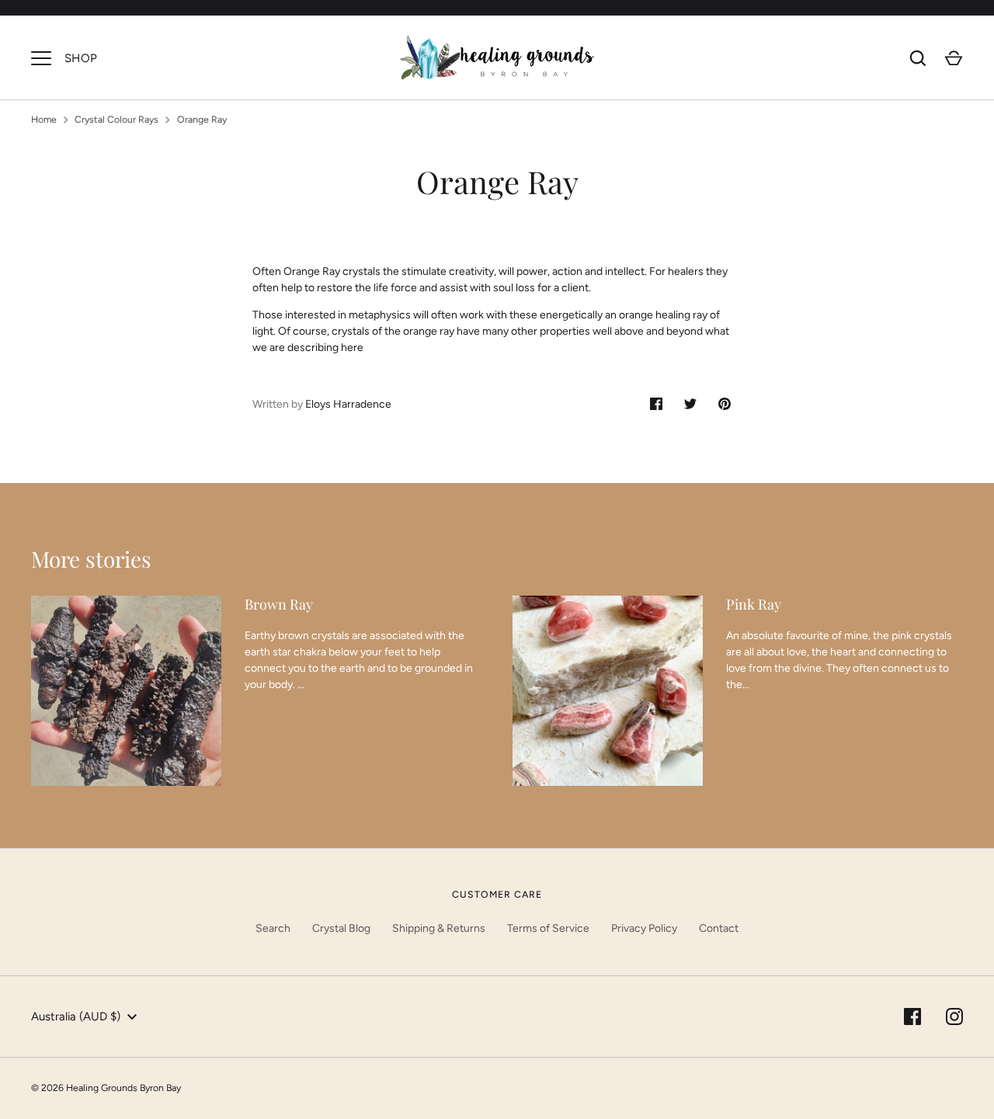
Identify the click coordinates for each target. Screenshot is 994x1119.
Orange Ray (202, 119)
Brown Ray (279, 604)
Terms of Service (548, 928)
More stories (91, 558)
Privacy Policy (644, 928)
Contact (719, 928)
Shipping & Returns (438, 928)
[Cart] (954, 58)
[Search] (918, 58)
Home (44, 119)
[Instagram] (954, 1016)
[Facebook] (912, 1016)
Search (272, 928)
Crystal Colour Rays (116, 119)
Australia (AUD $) (75, 1016)
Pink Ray (753, 604)
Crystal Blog (341, 928)
